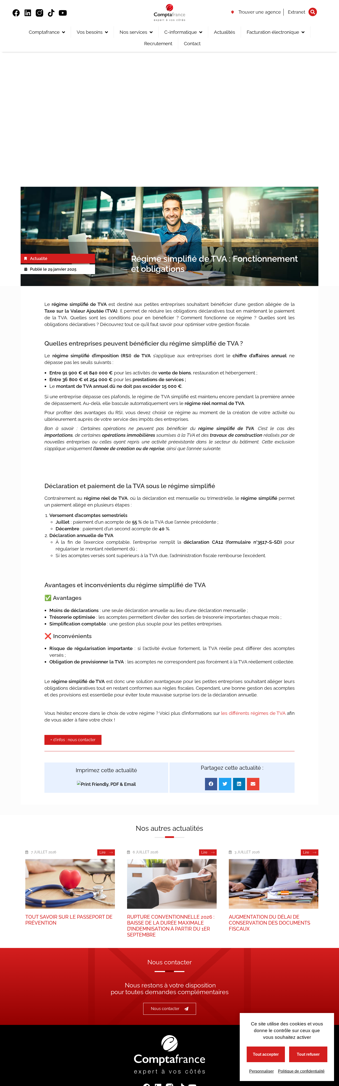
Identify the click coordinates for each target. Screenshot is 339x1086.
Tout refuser (308, 1054)
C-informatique (180, 32)
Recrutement (158, 43)
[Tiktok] (51, 13)
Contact (192, 43)
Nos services (133, 32)
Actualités (224, 32)
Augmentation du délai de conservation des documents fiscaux (269, 923)
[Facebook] (16, 13)
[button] (312, 12)
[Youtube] (63, 13)
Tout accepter (266, 1054)
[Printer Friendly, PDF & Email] (106, 784)
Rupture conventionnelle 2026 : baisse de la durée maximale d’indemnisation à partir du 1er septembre (170, 926)
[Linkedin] (28, 13)
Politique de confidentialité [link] (301, 1071)
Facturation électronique (273, 32)
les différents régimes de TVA (253, 713)
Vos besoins (89, 32)
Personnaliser (261, 1071)
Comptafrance (44, 32)
